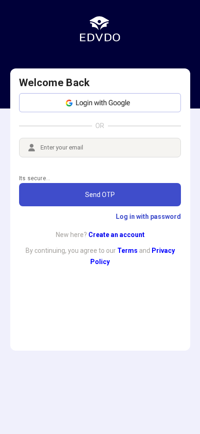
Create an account (116, 234)
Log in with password (148, 216)
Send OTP (100, 194)
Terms (127, 250)
